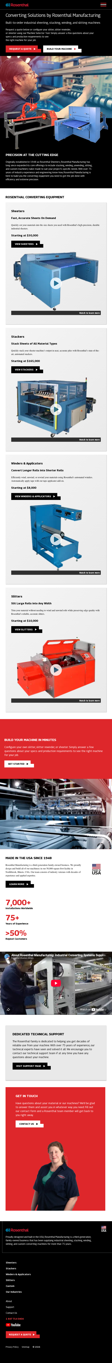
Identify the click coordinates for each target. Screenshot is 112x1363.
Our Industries (14, 1291)
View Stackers (24, 369)
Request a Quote (20, 49)
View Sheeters (24, 244)
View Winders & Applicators (33, 496)
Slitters (10, 1280)
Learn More (16, 884)
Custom (10, 1286)
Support (10, 1307)
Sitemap (25, 1347)
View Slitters (24, 629)
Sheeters (11, 1262)
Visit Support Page (28, 1066)
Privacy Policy (12, 1347)
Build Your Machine (59, 49)
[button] (56, 283)
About (9, 1301)
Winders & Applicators (18, 1274)
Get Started (16, 763)
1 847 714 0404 (15, 1318)
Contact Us (26, 1124)
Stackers (11, 1268)
